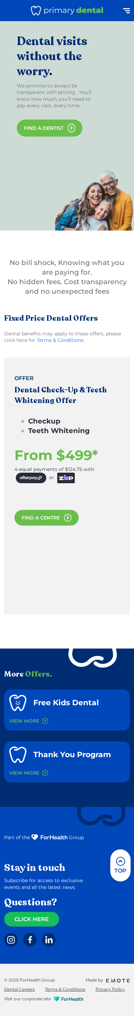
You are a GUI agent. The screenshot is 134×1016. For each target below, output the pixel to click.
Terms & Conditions (60, 340)
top (120, 870)
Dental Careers (19, 989)
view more (24, 721)
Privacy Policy (110, 989)
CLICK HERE (31, 919)
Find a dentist (44, 128)
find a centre (41, 518)
